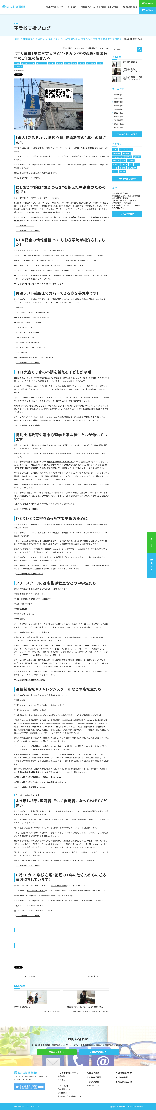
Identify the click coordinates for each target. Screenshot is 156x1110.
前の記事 (31, 976)
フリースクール (41, 63)
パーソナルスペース (133, 205)
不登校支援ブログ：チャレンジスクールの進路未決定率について (42, 782)
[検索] (139, 49)
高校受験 (123, 168)
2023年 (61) (119, 105)
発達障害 (68, 63)
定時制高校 (126, 153)
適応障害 (127, 203)
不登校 (100, 63)
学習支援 (81, 63)
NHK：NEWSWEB (77, 381)
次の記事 (91, 976)
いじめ (137, 164)
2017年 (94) (119, 127)
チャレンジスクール (28, 63)
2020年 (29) (119, 116)
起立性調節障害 (19, 71)
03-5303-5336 (27, 1079)
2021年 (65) (119, 112)
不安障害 (51, 63)
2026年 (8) (118, 94)
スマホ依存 (118, 205)
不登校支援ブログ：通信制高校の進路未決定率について (39, 777)
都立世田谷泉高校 (120, 198)
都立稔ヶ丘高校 (119, 195)
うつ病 (17, 63)
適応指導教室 (134, 195)
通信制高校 (18, 67)
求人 (74, 63)
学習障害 (117, 203)
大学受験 (124, 164)
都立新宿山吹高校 (120, 193)
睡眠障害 (123, 171)
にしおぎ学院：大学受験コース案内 (30, 787)
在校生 (115, 171)
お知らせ (59, 63)
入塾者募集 (137, 157)
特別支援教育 (91, 63)
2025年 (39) (119, 98)
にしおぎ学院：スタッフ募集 (28, 230)
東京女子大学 (118, 207)
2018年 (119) (119, 123)
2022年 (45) (119, 109)
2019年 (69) (119, 120)
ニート (115, 168)
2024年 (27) (119, 101)
